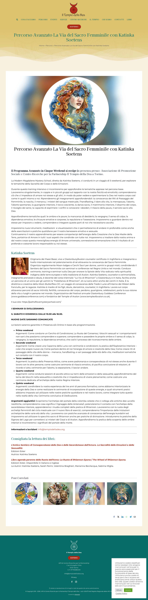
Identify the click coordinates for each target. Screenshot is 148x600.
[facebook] (72, 582)
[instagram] (76, 582)
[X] (118, 516)
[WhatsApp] (126, 516)
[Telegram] (130, 516)
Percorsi (49, 46)
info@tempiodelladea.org (51, 429)
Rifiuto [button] (118, 590)
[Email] (135, 516)
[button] (17, 19)
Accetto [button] (128, 590)
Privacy (74, 577)
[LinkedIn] (122, 516)
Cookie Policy (121, 593)
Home (41, 46)
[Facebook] (114, 516)
